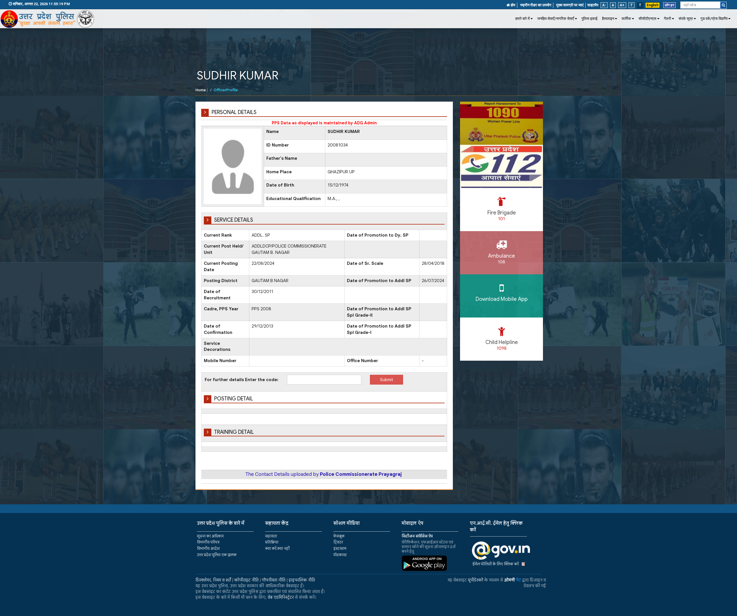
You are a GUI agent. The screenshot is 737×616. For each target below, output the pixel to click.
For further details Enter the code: (241, 379)
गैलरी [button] (667, 18)
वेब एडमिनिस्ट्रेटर (281, 597)
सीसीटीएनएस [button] (647, 18)
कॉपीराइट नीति (246, 580)
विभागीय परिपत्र (208, 542)
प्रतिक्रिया (271, 542)
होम (512, 5)
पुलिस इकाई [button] (589, 18)
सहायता (271, 536)
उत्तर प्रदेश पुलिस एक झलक (217, 554)
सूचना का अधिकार (210, 536)
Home (200, 90)
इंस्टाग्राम (339, 548)
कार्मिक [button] (626, 18)
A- (604, 5)
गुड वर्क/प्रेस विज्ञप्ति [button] (713, 18)
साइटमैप (592, 5)
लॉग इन (669, 5)
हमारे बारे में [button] (522, 18)
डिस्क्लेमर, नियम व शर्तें (213, 580)
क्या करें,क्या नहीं (277, 548)
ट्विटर (338, 542)
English (652, 5)
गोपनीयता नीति (273, 580)
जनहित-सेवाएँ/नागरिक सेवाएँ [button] (555, 18)
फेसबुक (339, 536)
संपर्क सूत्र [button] (686, 18)
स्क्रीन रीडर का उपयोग (535, 5)
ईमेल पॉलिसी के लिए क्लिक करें (495, 564)
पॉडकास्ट (340, 554)
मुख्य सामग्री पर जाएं (570, 5)
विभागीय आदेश (208, 548)
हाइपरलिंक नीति (302, 580)
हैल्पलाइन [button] (608, 18)
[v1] (723, 5)
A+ (622, 5)
